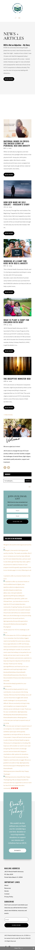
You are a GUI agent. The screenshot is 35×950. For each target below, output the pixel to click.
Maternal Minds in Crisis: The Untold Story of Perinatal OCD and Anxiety (17, 143)
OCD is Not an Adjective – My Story (17, 45)
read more (9, 79)
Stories (6, 891)
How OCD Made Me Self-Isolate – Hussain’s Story (17, 203)
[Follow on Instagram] (8, 467)
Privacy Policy (8, 896)
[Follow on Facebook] (5, 467)
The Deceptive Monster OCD (17, 378)
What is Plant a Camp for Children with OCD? (16, 321)
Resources (7, 888)
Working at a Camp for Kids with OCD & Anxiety (16, 262)
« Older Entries (8, 414)
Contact (6, 894)
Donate (17, 850)
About (6, 885)
